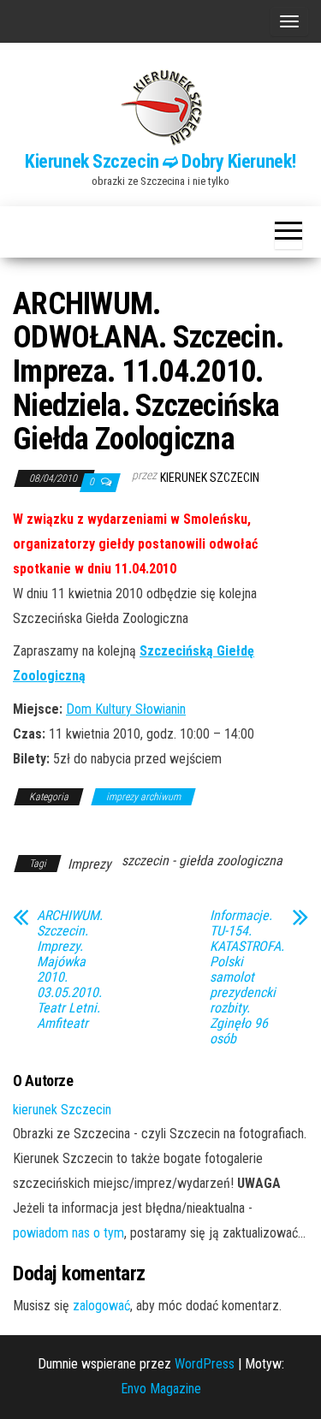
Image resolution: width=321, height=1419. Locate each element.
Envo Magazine (161, 1388)
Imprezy (89, 864)
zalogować (101, 1305)
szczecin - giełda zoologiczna (202, 860)
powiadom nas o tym (68, 1233)
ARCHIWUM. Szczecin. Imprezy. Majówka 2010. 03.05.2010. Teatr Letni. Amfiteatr (70, 969)
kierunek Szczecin (209, 477)
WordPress (205, 1364)
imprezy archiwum (143, 797)
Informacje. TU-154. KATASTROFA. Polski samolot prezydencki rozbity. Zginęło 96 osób (247, 977)
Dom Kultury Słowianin (126, 709)
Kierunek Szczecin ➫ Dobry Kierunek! (160, 161)
